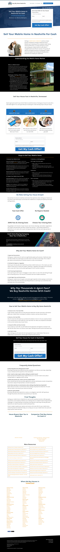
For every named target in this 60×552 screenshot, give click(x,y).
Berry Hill (8, 491)
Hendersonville (25, 513)
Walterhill (8, 511)
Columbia (8, 519)
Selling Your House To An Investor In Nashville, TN (38, 468)
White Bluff (40, 513)
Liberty (24, 510)
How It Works (32, 3)
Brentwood (9, 499)
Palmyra (39, 500)
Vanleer (39, 516)
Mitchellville (25, 520)
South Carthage (41, 521)
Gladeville (24, 492)
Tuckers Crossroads (26, 494)
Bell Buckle (9, 524)
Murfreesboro (9, 505)
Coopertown (40, 492)
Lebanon (24, 488)
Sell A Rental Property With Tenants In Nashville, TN (17, 455)
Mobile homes (17, 76)
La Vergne (8, 507)
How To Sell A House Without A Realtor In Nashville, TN (17, 466)
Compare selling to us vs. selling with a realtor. (30, 300)
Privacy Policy (51, 540)
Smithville (24, 506)
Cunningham (40, 499)
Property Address (35, 12)
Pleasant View (40, 506)
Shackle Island (25, 521)
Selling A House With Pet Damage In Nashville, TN (38, 472)
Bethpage (24, 518)
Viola (23, 504)
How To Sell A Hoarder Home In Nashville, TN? (38, 447)
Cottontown (25, 519)
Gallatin (24, 512)
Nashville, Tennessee (18, 437)
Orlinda (39, 494)
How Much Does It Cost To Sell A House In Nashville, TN (39, 466)
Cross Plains (40, 491)
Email (43, 16)
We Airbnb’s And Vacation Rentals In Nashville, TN (39, 462)
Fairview (8, 503)
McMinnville (25, 500)
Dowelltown (25, 508)
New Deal (24, 524)
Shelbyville (9, 523)
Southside (40, 501)
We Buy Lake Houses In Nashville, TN (36, 464)
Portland (24, 514)
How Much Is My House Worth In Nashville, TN (16, 464)
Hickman (40, 524)
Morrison (24, 501)
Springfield (40, 488)
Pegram (39, 508)
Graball (24, 523)
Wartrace (8, 525)
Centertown (25, 503)
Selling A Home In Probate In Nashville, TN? (15, 447)
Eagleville (8, 510)
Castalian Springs (26, 517)
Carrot (22, 548)
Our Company (37, 3)
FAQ (41, 3)
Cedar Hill (40, 493)
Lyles (7, 514)
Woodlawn (40, 503)
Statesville (24, 497)
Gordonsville (40, 520)
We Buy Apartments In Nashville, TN (36, 475)
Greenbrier (40, 490)
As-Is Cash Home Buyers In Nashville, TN (15, 457)
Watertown (24, 491)
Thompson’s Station (10, 501)
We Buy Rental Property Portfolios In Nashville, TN (17, 451)
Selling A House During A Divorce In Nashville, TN (16, 462)
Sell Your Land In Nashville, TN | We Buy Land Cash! (39, 460)
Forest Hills (9, 492)
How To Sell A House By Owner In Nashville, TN (16, 468)
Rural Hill (24, 498)
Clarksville (40, 498)
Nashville (8, 488)
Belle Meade (9, 490)
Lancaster (40, 523)
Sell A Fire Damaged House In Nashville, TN (37, 453)
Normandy (8, 527)
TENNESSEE (30, 483)
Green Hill (24, 493)
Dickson (39, 511)
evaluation (15, 162)
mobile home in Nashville (35, 41)
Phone (33, 16)
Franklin (8, 498)
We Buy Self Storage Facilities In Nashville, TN (38, 470)
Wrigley (8, 516)
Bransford (24, 526)
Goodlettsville (9, 493)
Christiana (8, 508)
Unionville (8, 526)
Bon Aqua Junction (10, 517)
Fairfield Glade (25, 525)
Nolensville (9, 500)
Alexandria (24, 507)
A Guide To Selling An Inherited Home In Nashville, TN (17, 472)
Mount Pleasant (9, 520)
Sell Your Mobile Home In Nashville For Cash (38, 449)
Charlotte (40, 512)
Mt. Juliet (24, 490)
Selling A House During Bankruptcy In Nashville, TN (17, 460)
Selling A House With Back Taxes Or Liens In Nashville (17, 470)
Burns (39, 514)
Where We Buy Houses (49, 539)
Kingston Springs (41, 507)
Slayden (39, 517)
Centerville (9, 513)
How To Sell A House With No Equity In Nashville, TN (39, 451)
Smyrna (8, 506)
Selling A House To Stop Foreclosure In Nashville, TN (17, 449)
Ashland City (40, 505)
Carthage (40, 519)
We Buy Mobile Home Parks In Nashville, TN (15, 453)
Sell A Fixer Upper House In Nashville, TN (37, 455)
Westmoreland (25, 516)
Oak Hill (8, 494)
